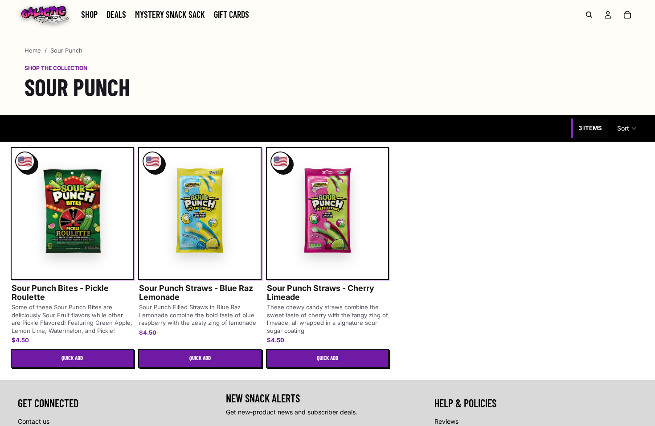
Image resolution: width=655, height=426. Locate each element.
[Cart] (627, 15)
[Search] (589, 15)
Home (33, 50)
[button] (627, 128)
